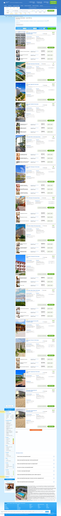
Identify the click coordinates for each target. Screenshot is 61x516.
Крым (6, 504)
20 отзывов (53, 341)
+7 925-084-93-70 (8, 490)
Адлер (18, 505)
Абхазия (30, 504)
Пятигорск (18, 509)
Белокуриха (18, 507)
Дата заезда (19, 28)
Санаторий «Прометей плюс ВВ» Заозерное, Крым (32, 321)
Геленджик (39, 507)
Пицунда (30, 507)
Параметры (7, 411)
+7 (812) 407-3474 (54, 513)
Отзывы (19, 503)
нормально (7, 443)
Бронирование (23, 503)
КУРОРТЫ (5, 5)
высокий (10, 417)
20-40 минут (8, 474)
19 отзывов (53, 85)
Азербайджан (7, 508)
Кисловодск (18, 508)
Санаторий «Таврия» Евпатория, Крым (33, 225)
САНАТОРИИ (9, 5)
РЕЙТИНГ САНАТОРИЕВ (35, 5)
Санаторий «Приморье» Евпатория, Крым (33, 167)
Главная (6, 16)
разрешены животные (9, 466)
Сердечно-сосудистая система (9, 432)
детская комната (8, 460)
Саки (5, 505)
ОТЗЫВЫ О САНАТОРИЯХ (27, 5)
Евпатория (6, 507)
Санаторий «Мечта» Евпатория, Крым (33, 136)
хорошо (7, 442)
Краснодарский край (41, 504)
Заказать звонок (53, 1)
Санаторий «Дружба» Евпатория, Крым (32, 85)
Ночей (41, 28)
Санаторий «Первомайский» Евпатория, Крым (31, 391)
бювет (7, 467)
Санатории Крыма (10, 16)
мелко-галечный (8, 450)
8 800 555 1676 (30, 500)
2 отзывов (53, 105)
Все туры (14, 7)
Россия (18, 504)
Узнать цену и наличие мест (42, 47)
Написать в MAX (53, 3)
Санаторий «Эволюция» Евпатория (32, 63)
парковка (7, 465)
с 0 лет (7, 459)
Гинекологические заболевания (8, 423)
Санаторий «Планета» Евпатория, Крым (32, 340)
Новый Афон (31, 506)
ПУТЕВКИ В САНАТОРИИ (16, 5)
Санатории (7, 7)
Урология (7, 434)
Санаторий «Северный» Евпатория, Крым (33, 257)
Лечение (13, 503)
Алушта (6, 506)
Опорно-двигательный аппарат (9, 428)
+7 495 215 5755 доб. (9, 489)
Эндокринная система (9, 435)
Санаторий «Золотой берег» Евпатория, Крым (31, 33)
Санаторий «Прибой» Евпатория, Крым (32, 104)
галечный (7, 449)
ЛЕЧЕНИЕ (22, 5)
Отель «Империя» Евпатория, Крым (33, 197)
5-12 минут (7, 472)
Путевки (11, 503)
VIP (10, 418)
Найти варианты (50, 10)
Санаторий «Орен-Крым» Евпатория (33, 290)
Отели (10, 7)
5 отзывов (53, 322)
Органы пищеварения (9, 431)
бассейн (7, 464)
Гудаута (30, 505)
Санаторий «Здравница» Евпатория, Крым (33, 372)
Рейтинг (16, 503)
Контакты (41, 5)
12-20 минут (8, 473)
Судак (47, 506)
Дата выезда (30, 28)
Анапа (18, 506)
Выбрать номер (51, 47)
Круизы (17, 7)
